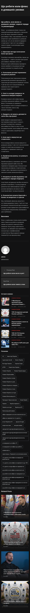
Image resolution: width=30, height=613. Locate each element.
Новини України (16, 298)
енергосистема (6, 425)
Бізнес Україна (19, 360)
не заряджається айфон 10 (9, 443)
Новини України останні (8, 389)
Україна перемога (14, 403)
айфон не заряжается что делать (11, 418)
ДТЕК (4, 367)
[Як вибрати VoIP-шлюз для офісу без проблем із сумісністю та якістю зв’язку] (5, 344)
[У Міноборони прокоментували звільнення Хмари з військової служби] (5, 302)
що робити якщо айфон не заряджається (13, 488)
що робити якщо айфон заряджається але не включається (14, 483)
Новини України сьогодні (9, 392)
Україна (4, 403)
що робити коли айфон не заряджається (13, 473)
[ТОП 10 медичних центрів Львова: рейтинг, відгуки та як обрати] (5, 313)
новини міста (6, 450)
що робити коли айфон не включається (13, 470)
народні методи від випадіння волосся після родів (14, 433)
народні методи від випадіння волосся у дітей (13, 438)
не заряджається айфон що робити (12, 446)
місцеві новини (18, 425)
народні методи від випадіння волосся (13, 429)
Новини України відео (20, 371)
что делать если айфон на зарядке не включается (12, 458)
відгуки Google (20, 421)
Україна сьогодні (7, 407)
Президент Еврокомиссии (9, 400)
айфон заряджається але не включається (14, 414)
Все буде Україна (7, 363)
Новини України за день (8, 381)
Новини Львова (16, 309)
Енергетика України (14, 367)
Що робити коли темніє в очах (14, 284)
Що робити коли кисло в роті (13, 273)
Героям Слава (19, 363)
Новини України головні (8, 378)
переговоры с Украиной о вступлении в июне (14, 454)
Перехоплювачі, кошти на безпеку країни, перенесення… (20, 323)
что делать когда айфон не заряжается (13, 466)
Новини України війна (8, 374)
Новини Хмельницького (9, 396)
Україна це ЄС (18, 407)
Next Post (6, 281)
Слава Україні (23, 400)
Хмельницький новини (8, 411)
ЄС (3, 356)
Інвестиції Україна (12, 356)
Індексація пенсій (7, 360)
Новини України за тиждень (9, 385)
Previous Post (11, 270)
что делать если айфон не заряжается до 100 (15, 463)
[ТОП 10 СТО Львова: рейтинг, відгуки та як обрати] (5, 334)
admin (14, 306)
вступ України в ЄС (7, 421)
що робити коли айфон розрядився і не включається (13, 478)
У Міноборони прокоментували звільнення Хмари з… (19, 302)
